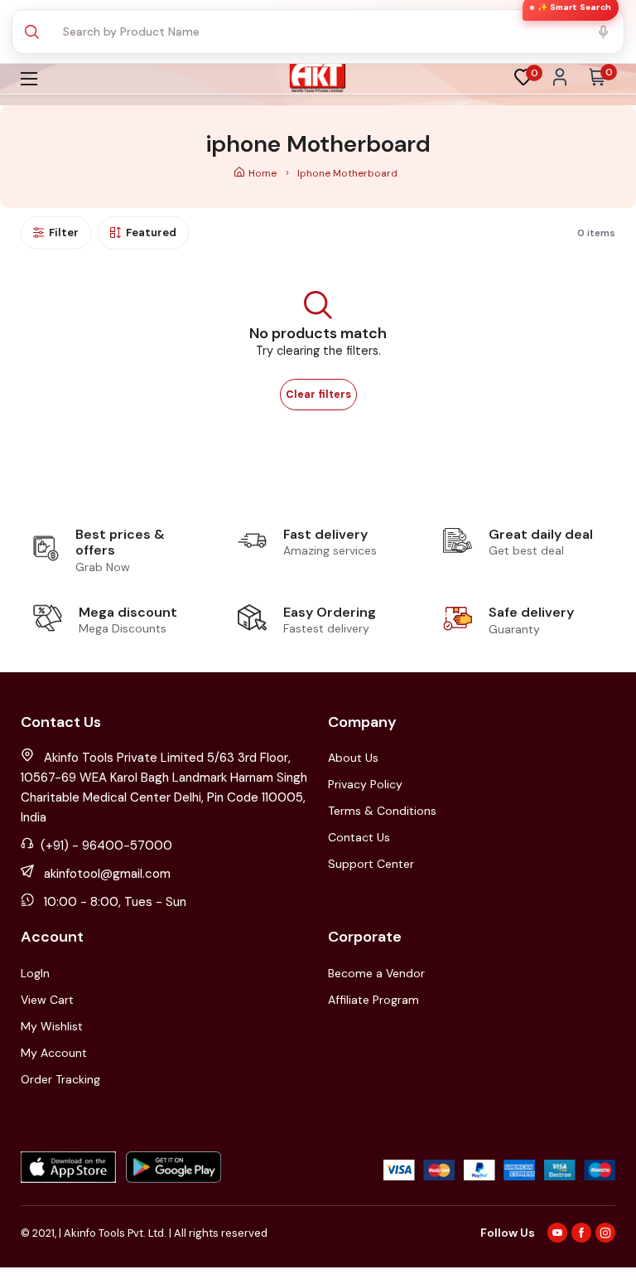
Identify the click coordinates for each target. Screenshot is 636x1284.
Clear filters (318, 394)
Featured (151, 232)
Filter (64, 232)
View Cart (47, 999)
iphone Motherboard (347, 173)
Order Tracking (60, 1079)
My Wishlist (52, 1026)
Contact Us (359, 837)
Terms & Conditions (382, 810)
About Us (353, 757)
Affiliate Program (373, 999)
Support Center (371, 863)
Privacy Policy (365, 784)
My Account (54, 1052)
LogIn (35, 973)
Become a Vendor (376, 973)
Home (263, 173)
